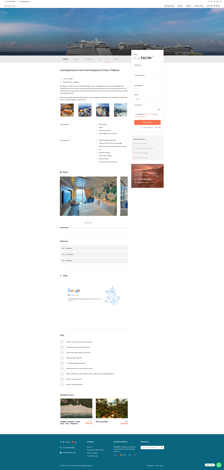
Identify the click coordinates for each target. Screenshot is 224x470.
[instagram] (220, 1)
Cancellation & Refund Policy (95, 450)
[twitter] (217, 1)
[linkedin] (211, 1)
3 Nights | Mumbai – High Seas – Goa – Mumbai (70, 423)
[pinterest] (214, 1)
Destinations (169, 6)
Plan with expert (213, 6)
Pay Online (117, 447)
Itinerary (76, 59)
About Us (89, 447)
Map (99, 59)
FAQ (107, 59)
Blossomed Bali (102, 422)
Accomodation (88, 59)
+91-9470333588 (10, 1)
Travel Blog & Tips (92, 456)
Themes (180, 6)
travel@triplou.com (25, 1)
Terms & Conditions (92, 453)
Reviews (116, 59)
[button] (219, 465)
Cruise (188, 6)
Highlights (66, 59)
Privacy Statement (139, 116)
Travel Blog (199, 6)
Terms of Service (149, 114)
